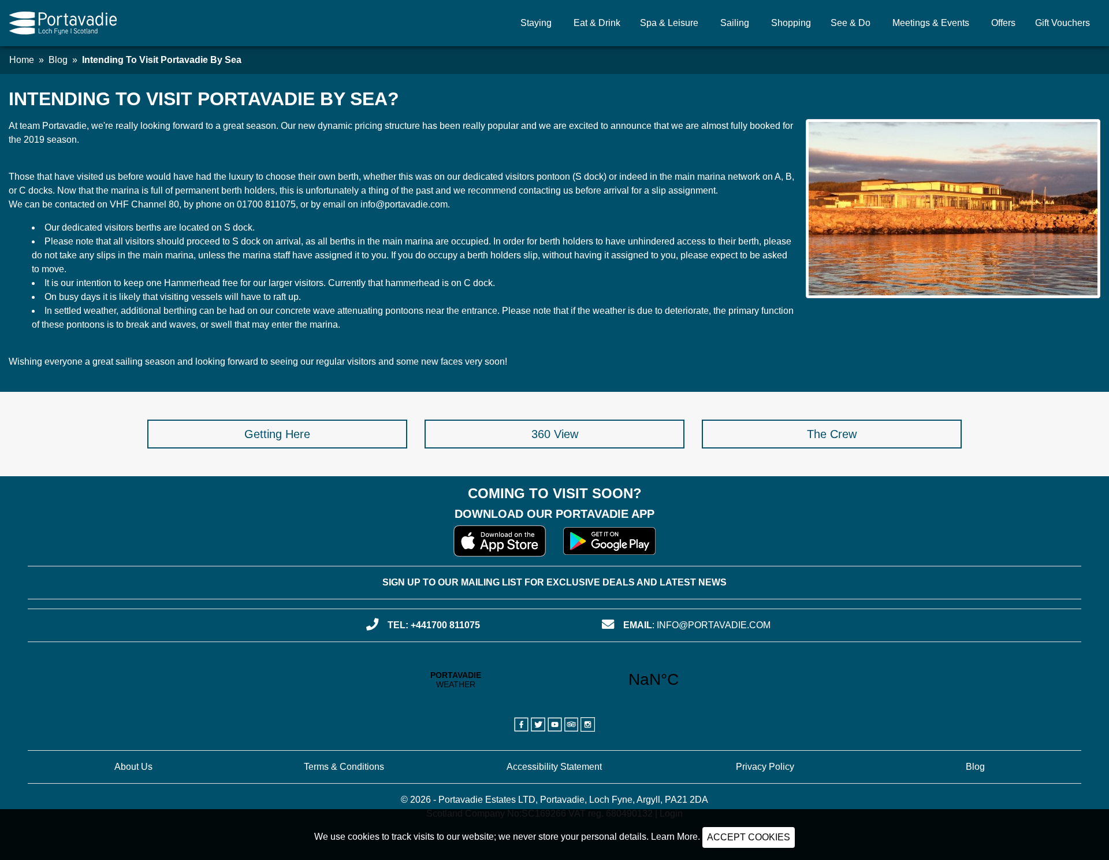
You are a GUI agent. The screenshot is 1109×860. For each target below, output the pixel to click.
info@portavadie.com (714, 625)
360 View (554, 434)
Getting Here (277, 434)
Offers (1003, 23)
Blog (58, 60)
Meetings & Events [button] (930, 23)
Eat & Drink (597, 23)
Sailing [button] (734, 23)
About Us (133, 767)
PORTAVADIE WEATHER (554, 679)
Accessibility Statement (554, 767)
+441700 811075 (445, 625)
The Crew (832, 434)
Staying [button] (536, 23)
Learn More (674, 837)
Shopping (791, 23)
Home (21, 60)
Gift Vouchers (1062, 23)
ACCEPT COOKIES (748, 837)
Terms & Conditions (344, 767)
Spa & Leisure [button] (669, 23)
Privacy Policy (765, 767)
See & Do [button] (850, 23)
